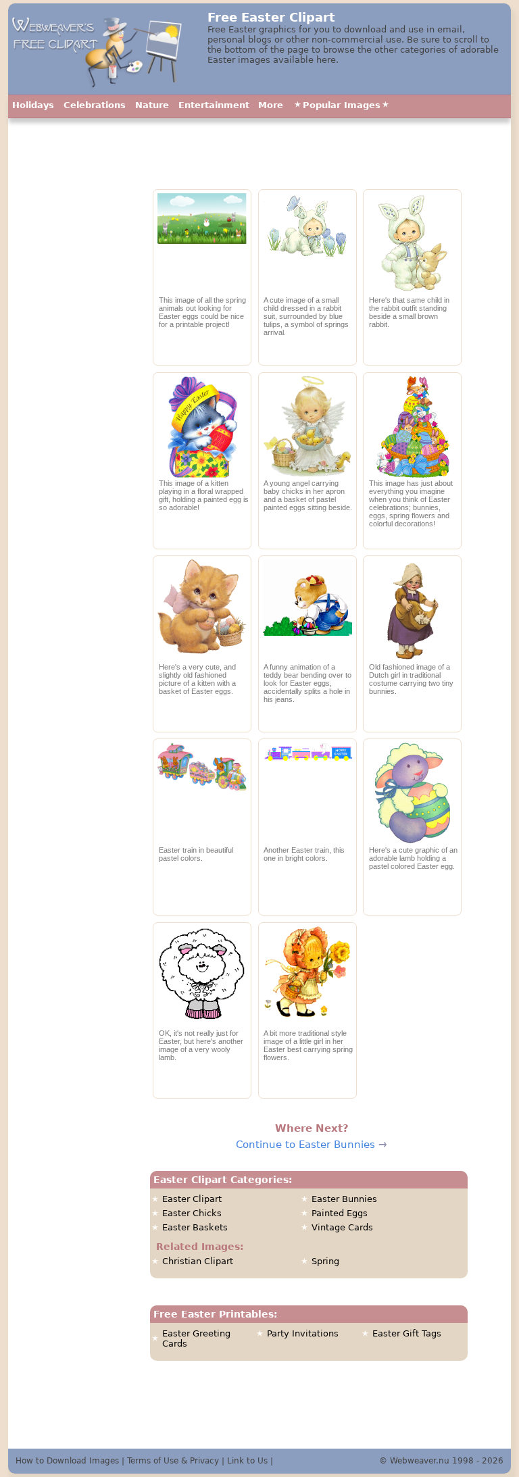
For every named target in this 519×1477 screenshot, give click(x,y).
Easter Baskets (195, 1227)
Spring (325, 1261)
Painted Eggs (340, 1213)
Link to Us (247, 1461)
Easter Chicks (192, 1213)
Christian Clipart (197, 1261)
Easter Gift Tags (406, 1333)
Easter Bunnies (344, 1199)
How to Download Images (67, 1461)
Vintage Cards (342, 1227)
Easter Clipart (192, 1199)
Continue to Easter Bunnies (305, 1144)
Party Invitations (303, 1333)
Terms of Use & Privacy (173, 1461)
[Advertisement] (74, 422)
